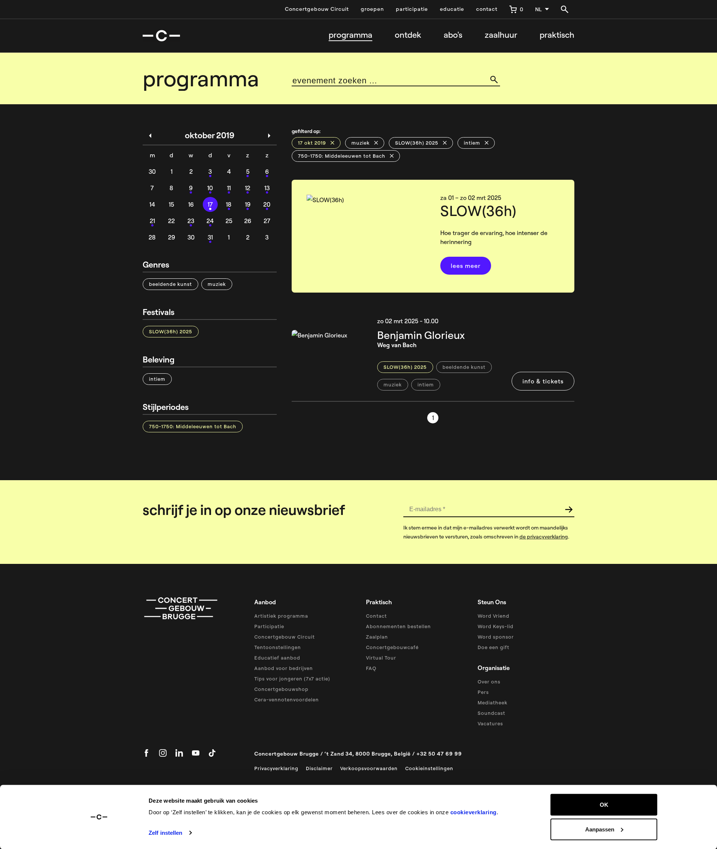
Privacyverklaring (276, 768)
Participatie (269, 626)
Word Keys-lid (495, 626)
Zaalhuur (501, 35)
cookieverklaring (473, 812)
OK (604, 805)
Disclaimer (319, 768)
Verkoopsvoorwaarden (369, 768)
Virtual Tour (381, 658)
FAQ (371, 668)
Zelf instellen (165, 833)
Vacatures (490, 723)
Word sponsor (496, 637)
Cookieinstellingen (429, 768)
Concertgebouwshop (281, 689)
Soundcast (491, 713)
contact (486, 9)
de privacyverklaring (543, 536)
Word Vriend (493, 616)
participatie (412, 9)
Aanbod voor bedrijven (283, 668)
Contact (376, 616)
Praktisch (557, 35)
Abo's (453, 35)
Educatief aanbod (277, 658)
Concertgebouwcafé (392, 647)
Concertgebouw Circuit (317, 9)
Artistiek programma (281, 616)
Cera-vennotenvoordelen (286, 700)
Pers (483, 692)
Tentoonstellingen (277, 647)
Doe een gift (493, 647)
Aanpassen (599, 829)
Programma (350, 35)
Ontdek (408, 35)
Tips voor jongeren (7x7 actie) (292, 679)
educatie (452, 9)
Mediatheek (493, 703)
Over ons (489, 682)
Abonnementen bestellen (398, 626)
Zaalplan (377, 637)
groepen (372, 9)
